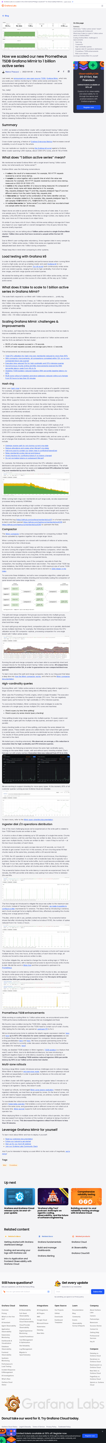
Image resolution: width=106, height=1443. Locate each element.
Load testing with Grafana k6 (83, 31)
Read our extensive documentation (19, 1139)
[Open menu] (102, 6)
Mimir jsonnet (19, 1109)
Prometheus (7, 968)
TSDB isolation (50, 1050)
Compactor (79, 44)
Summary (76, 26)
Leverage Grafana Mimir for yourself (85, 56)
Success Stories (96, 1326)
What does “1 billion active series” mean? (87, 29)
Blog (7, 16)
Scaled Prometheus (26, 1336)
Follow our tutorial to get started (18, 1141)
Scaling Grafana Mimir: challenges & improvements (85, 39)
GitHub (57, 1313)
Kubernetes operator (16, 1104)
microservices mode (31, 1071)
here (67, 1033)
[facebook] (63, 71)
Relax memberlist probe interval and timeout (22, 453)
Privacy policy (79, 1297)
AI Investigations (8, 1375)
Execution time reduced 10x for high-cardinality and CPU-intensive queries (34, 363)
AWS (38, 1317)
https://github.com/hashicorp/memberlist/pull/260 (21, 525)
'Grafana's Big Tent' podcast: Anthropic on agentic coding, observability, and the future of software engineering (53, 1213)
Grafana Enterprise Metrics (41, 142)
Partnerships (94, 1319)
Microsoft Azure (42, 1323)
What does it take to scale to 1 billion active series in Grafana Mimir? (88, 34)
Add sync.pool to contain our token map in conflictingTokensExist (31, 451)
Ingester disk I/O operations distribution (88, 49)
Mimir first (27, 965)
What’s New (6, 1379)
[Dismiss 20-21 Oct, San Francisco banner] (101, 64)
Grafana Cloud (58, 1418)
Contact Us (94, 1329)
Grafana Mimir (52, 78)
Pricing (4, 1313)
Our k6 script (38, 266)
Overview (5, 1310)
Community (76, 1317)
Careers (93, 1316)
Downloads (59, 1317)
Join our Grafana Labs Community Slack (21, 1146)
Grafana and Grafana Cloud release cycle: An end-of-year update (19, 1210)
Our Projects (59, 1310)
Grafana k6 (52, 264)
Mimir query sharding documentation (38, 820)
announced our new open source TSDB (30, 78)
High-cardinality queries (83, 47)
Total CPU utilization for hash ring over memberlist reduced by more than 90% (36, 356)
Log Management (25, 1349)
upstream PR (42, 1029)
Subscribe (97, 1292)
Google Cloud (42, 1320)
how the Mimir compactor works (28, 676)
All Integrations (42, 1310)
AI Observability (25, 1310)
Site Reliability (24, 1346)
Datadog (40, 1330)
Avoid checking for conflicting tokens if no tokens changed (28, 456)
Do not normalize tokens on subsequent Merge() (24, 458)
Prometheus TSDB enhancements (86, 51)
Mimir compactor (12, 534)
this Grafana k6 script (43, 148)
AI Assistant (6, 1322)
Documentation (77, 1310)
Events (74, 1320)
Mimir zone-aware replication (42, 1090)
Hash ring (78, 42)
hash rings (15, 388)
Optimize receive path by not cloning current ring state (26, 446)
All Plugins (41, 1313)
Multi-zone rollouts (81, 53)
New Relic (40, 1333)
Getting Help (94, 1332)
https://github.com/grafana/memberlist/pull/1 (34, 520)
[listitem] (4, 1165)
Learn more (67, 2)
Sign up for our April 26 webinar (18, 1144)
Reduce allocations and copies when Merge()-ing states (27, 448)
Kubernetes (41, 1326)
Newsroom (94, 1322)
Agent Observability (9, 1326)
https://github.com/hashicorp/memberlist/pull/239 (42, 522)
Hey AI (92, 1341)
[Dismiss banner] (102, 1431)
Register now (89, 107)
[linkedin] (68, 71)
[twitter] (58, 71)
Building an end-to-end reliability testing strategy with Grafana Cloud (85, 1210)
